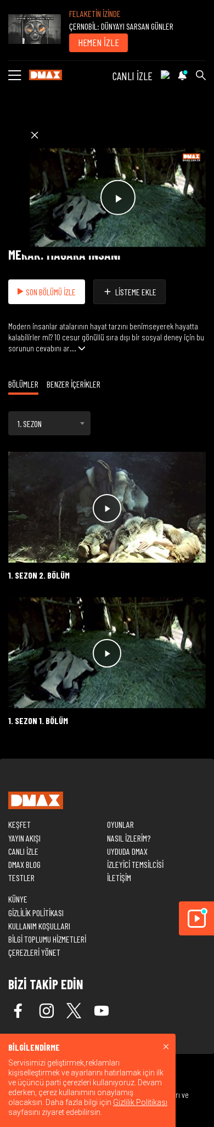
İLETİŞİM (119, 877)
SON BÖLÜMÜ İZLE (51, 292)
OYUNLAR (120, 824)
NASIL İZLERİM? (128, 838)
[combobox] (49, 423)
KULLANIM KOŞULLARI (39, 926)
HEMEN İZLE (98, 42)
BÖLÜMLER (23, 384)
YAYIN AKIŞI (24, 838)
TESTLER (21, 877)
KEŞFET (19, 824)
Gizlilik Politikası (140, 1102)
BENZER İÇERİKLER (73, 384)
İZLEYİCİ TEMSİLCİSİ (135, 864)
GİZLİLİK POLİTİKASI (36, 912)
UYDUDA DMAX (127, 851)
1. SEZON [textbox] (30, 423)
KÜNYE (17, 899)
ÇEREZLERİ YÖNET (34, 952)
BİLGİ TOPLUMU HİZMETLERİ (47, 939)
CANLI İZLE (132, 75)
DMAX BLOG (24, 864)
